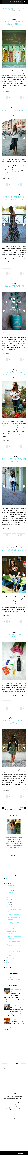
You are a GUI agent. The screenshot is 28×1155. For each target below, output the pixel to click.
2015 (7, 962)
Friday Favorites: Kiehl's (13, 941)
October (9, 890)
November (10, 888)
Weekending (14, 1019)
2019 (7, 878)
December (10, 885)
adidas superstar (14, 718)
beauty (14, 19)
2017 (7, 883)
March (9, 907)
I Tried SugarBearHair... (14, 286)
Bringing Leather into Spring (15, 945)
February (9, 955)
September (10, 892)
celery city (14, 545)
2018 (7, 881)
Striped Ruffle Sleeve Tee (14, 914)
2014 (7, 965)
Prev (4, 49)
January (9, 958)
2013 (7, 967)
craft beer (14, 370)
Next (24, 49)
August (9, 895)
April (8, 904)
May (8, 902)
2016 (7, 960)
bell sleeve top (14, 108)
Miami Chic (13, 1005)
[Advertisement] (14, 1048)
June (8, 900)
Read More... (6, 91)
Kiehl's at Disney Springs (14, 948)
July (8, 897)
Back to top (21, 1153)
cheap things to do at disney (14, 194)
